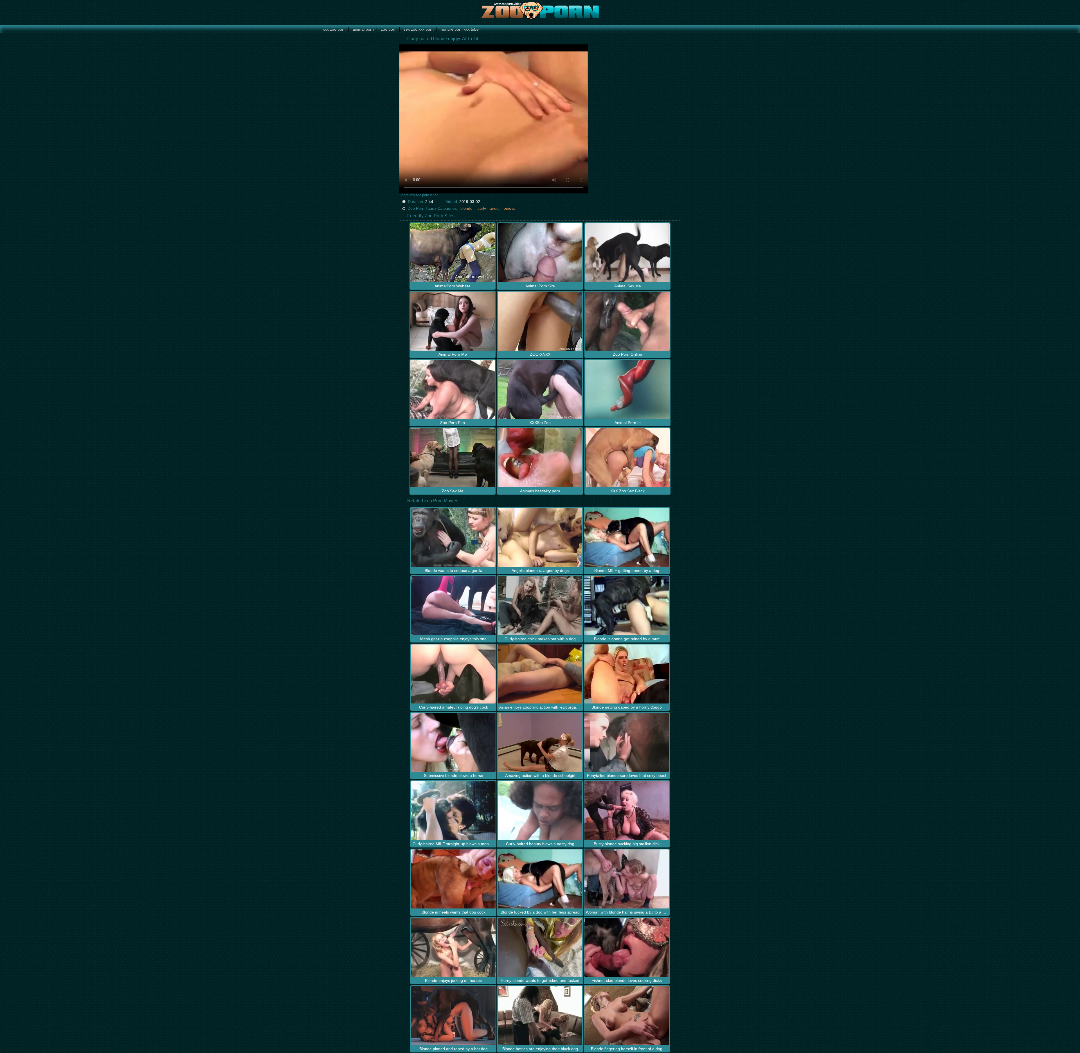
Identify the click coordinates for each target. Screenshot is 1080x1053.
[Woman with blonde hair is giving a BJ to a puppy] (626, 878)
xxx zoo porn (334, 29)
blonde (466, 208)
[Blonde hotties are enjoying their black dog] (540, 1015)
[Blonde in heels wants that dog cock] (453, 878)
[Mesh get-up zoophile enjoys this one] (453, 605)
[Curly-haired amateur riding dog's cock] (453, 673)
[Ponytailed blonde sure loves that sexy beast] (626, 742)
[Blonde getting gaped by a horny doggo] (626, 673)
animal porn (363, 29)
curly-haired (488, 208)
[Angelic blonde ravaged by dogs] (540, 537)
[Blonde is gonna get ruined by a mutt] (626, 605)
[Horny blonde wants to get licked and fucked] (540, 947)
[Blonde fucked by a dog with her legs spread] (540, 878)
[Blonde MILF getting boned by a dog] (626, 537)
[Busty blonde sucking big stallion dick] (626, 810)
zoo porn (389, 29)
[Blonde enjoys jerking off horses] (453, 947)
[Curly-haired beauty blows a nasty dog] (540, 810)
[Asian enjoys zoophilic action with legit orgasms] (540, 673)
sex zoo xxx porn (419, 29)
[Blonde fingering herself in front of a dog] (626, 1015)
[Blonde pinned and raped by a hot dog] (453, 1015)
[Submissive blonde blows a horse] (453, 742)
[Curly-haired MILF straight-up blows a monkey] (453, 810)
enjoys (509, 208)
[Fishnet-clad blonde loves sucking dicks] (626, 947)
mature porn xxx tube (460, 29)
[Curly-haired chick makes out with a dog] (540, 605)
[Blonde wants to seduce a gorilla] (453, 537)
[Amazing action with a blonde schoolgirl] (540, 742)
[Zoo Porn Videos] (540, 10)
